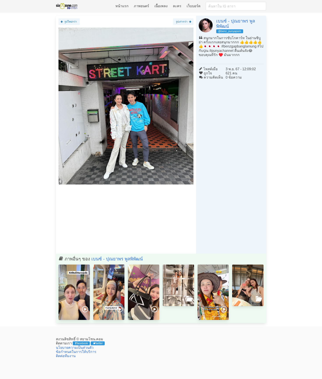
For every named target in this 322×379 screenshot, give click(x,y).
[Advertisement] (125, 218)
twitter (99, 343)
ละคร (177, 6)
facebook (82, 343)
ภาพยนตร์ (141, 6)
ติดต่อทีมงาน (66, 356)
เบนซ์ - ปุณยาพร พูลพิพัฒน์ (117, 258)
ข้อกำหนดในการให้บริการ (76, 352)
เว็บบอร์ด (193, 6)
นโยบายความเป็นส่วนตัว (75, 347)
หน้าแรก (122, 6)
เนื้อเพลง (161, 6)
